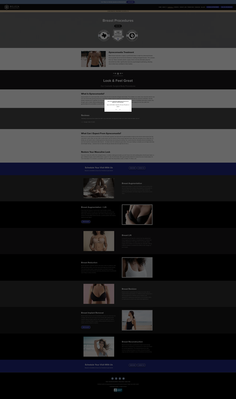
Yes (116, 109)
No (120, 109)
